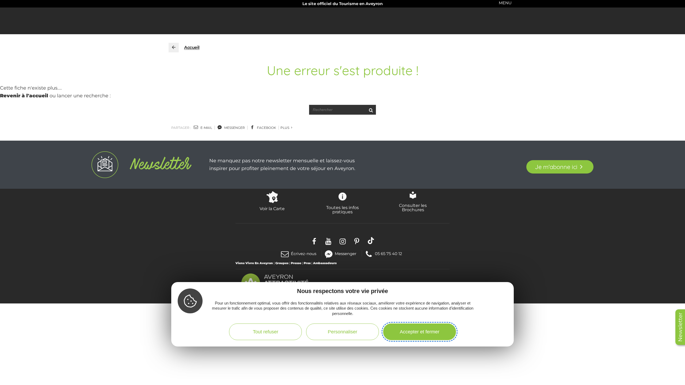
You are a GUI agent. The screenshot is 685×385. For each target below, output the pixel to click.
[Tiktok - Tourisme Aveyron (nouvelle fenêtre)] (371, 240)
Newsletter (680, 327)
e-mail (206, 128)
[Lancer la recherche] (371, 109)
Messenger (345, 253)
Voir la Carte (272, 208)
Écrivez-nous (303, 253)
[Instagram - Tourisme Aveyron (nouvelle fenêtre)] (342, 240)
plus (285, 128)
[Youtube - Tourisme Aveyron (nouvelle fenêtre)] (328, 240)
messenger (234, 128)
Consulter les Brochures (413, 207)
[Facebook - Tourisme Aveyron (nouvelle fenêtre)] (314, 240)
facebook (266, 128)
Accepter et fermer (419, 331)
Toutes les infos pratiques (342, 209)
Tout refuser (265, 331)
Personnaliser (342, 331)
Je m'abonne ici (556, 167)
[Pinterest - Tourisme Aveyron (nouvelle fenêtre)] (356, 240)
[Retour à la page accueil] (174, 47)
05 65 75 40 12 (388, 253)
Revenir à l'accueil (24, 96)
